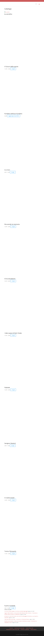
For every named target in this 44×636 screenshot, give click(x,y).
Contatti (11, 628)
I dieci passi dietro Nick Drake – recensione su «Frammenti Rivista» (16, 619)
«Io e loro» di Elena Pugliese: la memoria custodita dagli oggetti (16, 611)
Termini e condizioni (25, 629)
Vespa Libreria (33, 629)
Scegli (13, 69)
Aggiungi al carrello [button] (13, 116)
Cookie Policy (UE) (29, 628)
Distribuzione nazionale (19, 628)
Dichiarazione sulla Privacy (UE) (12, 629)
